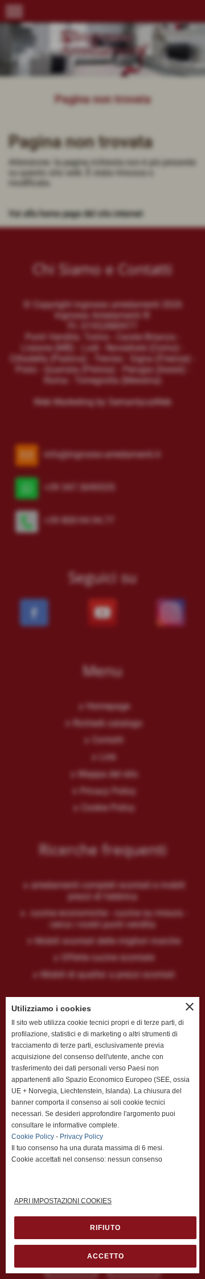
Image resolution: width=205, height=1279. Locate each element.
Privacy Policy (81, 1137)
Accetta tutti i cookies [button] (105, 1256)
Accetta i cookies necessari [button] (105, 1227)
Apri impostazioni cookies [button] (63, 1201)
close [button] (189, 1007)
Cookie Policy (32, 1137)
